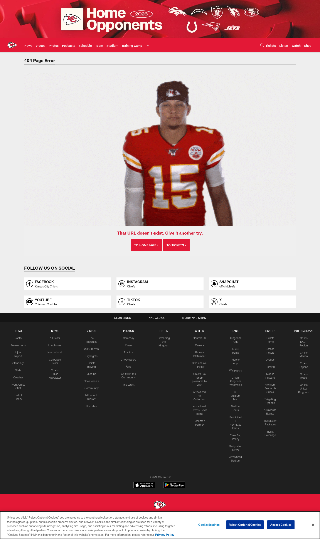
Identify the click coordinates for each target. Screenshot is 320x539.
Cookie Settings (209, 524)
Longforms (54, 345)
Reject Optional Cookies (245, 524)
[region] (160, 525)
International (54, 352)
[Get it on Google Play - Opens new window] (174, 487)
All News (55, 337)
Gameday (128, 337)
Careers (199, 345)
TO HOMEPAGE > (146, 245)
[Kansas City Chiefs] (160, 505)
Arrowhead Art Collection (199, 395)
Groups (270, 359)
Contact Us (199, 337)
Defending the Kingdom (164, 341)
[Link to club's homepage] (12, 45)
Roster (18, 337)
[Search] (262, 45)
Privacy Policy (164, 534)
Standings (18, 362)
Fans (128, 366)
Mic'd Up (91, 373)
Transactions (18, 345)
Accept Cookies (280, 524)
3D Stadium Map (236, 395)
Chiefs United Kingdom (303, 388)
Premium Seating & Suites (270, 388)
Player (128, 345)
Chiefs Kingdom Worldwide (235, 381)
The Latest (92, 406)
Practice (128, 352)
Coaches (18, 377)
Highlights (92, 356)
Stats (18, 370)
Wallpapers (235, 370)
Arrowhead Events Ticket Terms (199, 410)
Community (91, 388)
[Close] (313, 525)
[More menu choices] (147, 45)
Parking (270, 366)
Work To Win (91, 348)
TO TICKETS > (176, 245)
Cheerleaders (91, 381)
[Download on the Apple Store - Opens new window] (144, 485)
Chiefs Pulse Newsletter (55, 374)
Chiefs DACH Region (304, 341)
